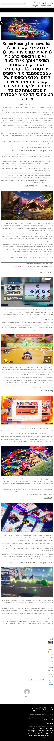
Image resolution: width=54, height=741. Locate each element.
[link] (2, 23)
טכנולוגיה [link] (21, 104)
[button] (27, 9)
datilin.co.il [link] (48, 727)
